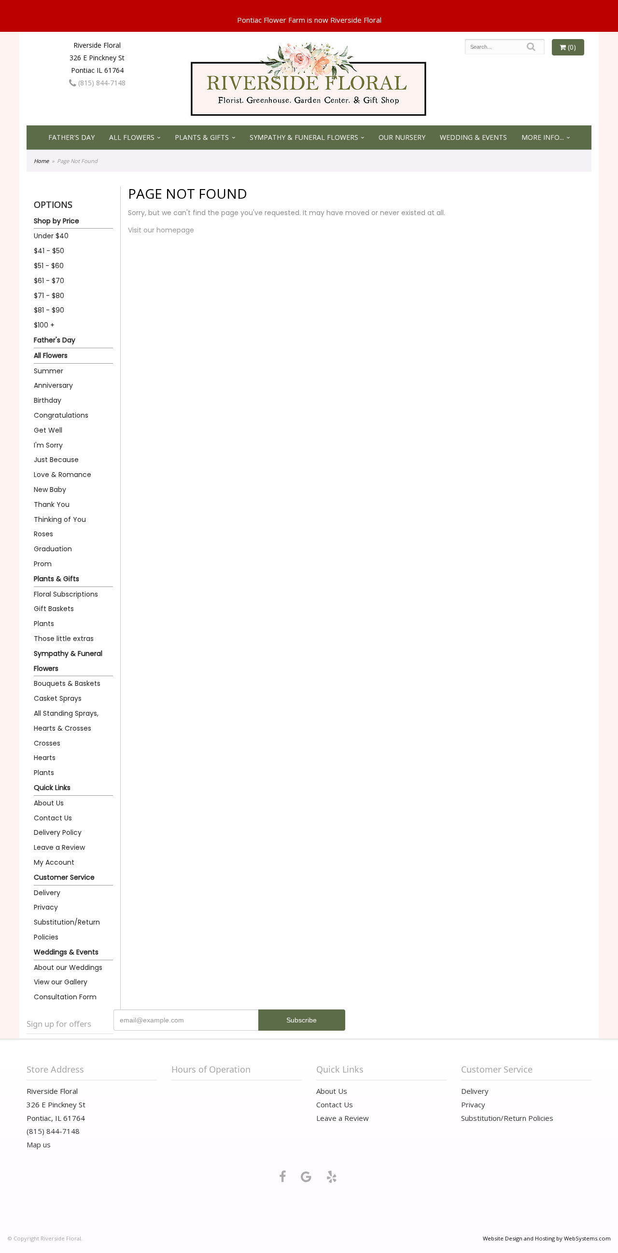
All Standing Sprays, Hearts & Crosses (66, 720)
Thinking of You (60, 519)
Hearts (45, 758)
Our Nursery (402, 137)
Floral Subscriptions (66, 594)
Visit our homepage (161, 230)
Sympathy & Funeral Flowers (304, 137)
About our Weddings (68, 967)
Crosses (47, 743)
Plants (44, 623)
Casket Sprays (58, 698)
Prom (43, 564)
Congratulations (61, 415)
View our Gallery (60, 982)
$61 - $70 (49, 281)
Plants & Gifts (202, 137)
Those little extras (64, 638)
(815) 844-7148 (101, 82)
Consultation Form (65, 997)
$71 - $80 (49, 295)
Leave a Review (59, 847)
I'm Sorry (48, 445)
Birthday (47, 400)
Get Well (48, 430)
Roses (43, 534)
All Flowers (131, 137)
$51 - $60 (49, 266)
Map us (39, 1144)
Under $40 (51, 236)
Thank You (52, 504)
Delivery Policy (58, 832)
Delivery (47, 893)
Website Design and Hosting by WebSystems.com (547, 1238)
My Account (54, 862)
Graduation (53, 549)
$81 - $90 (49, 310)
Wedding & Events (473, 137)
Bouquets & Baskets (67, 683)
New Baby (50, 489)
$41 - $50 (49, 251)
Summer (48, 371)
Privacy (46, 907)
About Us (49, 803)
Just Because (56, 459)
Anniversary (53, 385)
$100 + (44, 325)
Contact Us (53, 818)
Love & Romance (62, 474)
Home (41, 160)
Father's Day (71, 137)
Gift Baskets (54, 608)
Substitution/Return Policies (67, 929)
